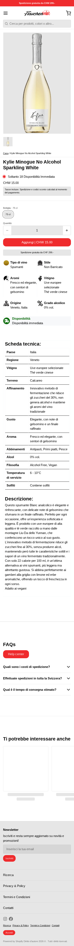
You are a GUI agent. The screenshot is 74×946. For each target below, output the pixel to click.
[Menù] (7, 13)
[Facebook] (11, 919)
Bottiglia (10, 208)
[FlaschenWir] (37, 13)
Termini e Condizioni (16, 897)
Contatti (8, 908)
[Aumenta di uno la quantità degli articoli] (67, 230)
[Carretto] (67, 13)
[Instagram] (5, 919)
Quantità (7, 223)
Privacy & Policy (14, 886)
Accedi (9, 932)
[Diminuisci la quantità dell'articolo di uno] (7, 230)
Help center (16, 654)
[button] (37, 242)
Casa (5, 153)
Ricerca (8, 875)
